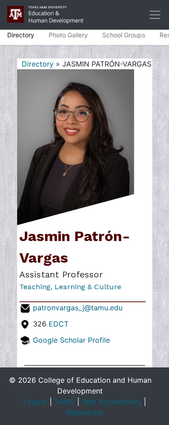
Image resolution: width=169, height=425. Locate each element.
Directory (20, 35)
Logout (35, 401)
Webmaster (84, 412)
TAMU (64, 401)
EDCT (59, 323)
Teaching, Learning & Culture (70, 286)
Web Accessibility (112, 401)
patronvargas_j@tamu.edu (78, 307)
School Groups (123, 35)
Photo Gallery (68, 35)
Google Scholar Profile (71, 340)
